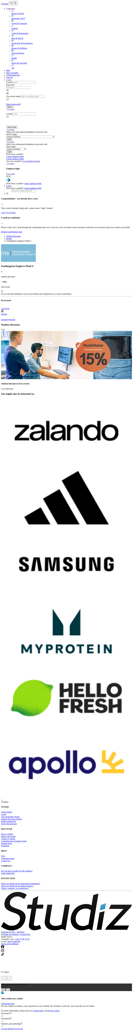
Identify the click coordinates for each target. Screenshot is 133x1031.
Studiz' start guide (8, 836)
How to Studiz (12, 73)
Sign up (9, 77)
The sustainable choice (10, 817)
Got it (3, 212)
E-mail (9, 82)
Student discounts (13, 236)
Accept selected (7, 1029)
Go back (10, 109)
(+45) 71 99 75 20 (21, 939)
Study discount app (9, 824)
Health (9, 238)
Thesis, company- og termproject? (15, 888)
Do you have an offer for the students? (16, 871)
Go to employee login (31, 161)
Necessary (5, 1013)
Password (10, 85)
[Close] (2, 204)
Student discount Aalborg (11, 819)
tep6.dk (4, 314)
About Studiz (6, 812)
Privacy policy (54, 1011)
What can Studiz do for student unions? (17, 886)
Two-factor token (13, 96)
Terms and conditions (10, 944)
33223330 (5, 309)
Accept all (18, 1029)
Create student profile (15, 156)
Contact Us (5, 861)
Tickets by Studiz (8, 839)
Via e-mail (10, 174)
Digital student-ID (8, 821)
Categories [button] (10, 8)
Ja (8, 990)
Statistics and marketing (10, 1024)
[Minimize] (3, 978)
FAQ (3, 856)
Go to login (11, 212)
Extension (5, 846)
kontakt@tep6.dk (8, 319)
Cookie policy (38, 1011)
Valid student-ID (8, 873)
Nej (3, 990)
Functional (5, 1018)
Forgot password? (13, 104)
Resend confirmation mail (11, 232)
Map (8, 70)
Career (3, 814)
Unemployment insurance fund (13, 841)
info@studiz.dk (14, 941)
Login (8, 186)
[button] (10, 106)
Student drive (6, 843)
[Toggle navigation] (13, 3)
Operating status (7, 858)
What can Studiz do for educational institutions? (20, 884)
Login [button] (8, 80)
